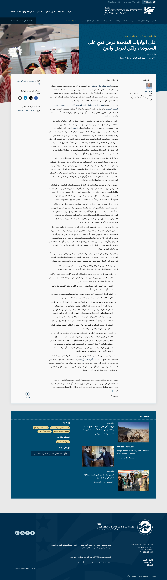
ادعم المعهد (91, 562)
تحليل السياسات (150, 36)
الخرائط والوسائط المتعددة (22, 11)
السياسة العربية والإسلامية (60, 428)
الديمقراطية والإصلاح (41, 428)
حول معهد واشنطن (104, 562)
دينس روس (145, 54)
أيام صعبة (89, 359)
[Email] (20, 98)
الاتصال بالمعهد (148, 560)
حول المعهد (50, 11)
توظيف (153, 576)
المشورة (75, 128)
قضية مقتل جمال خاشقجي (101, 86)
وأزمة (82, 359)
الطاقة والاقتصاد (119, 20)
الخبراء (61, 11)
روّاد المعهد (81, 562)
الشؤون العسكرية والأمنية (136, 20)
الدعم (39, 11)
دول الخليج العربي (87, 20)
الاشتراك (150, 565)
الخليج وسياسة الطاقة (61, 431)
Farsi (122, 58)
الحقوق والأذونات (130, 576)
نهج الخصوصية (143, 576)
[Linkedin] (25, 98)
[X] (31, 98)
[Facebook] (36, 98)
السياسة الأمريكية (45, 431)
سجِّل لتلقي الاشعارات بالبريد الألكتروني (49, 453)
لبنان (98, 20)
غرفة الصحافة (148, 562)
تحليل (69, 11)
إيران (105, 20)
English (129, 58)
